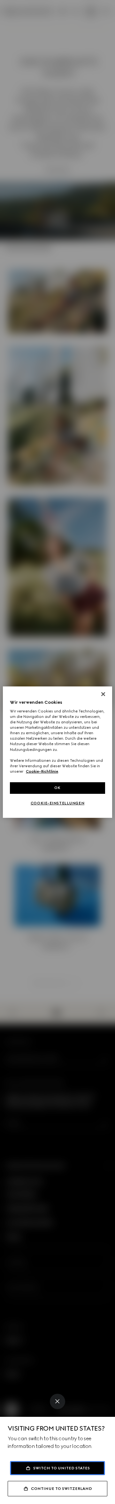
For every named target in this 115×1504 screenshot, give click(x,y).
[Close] (57, 1401)
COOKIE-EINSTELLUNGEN (57, 803)
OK (57, 787)
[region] (57, 752)
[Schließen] (103, 694)
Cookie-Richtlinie (42, 771)
